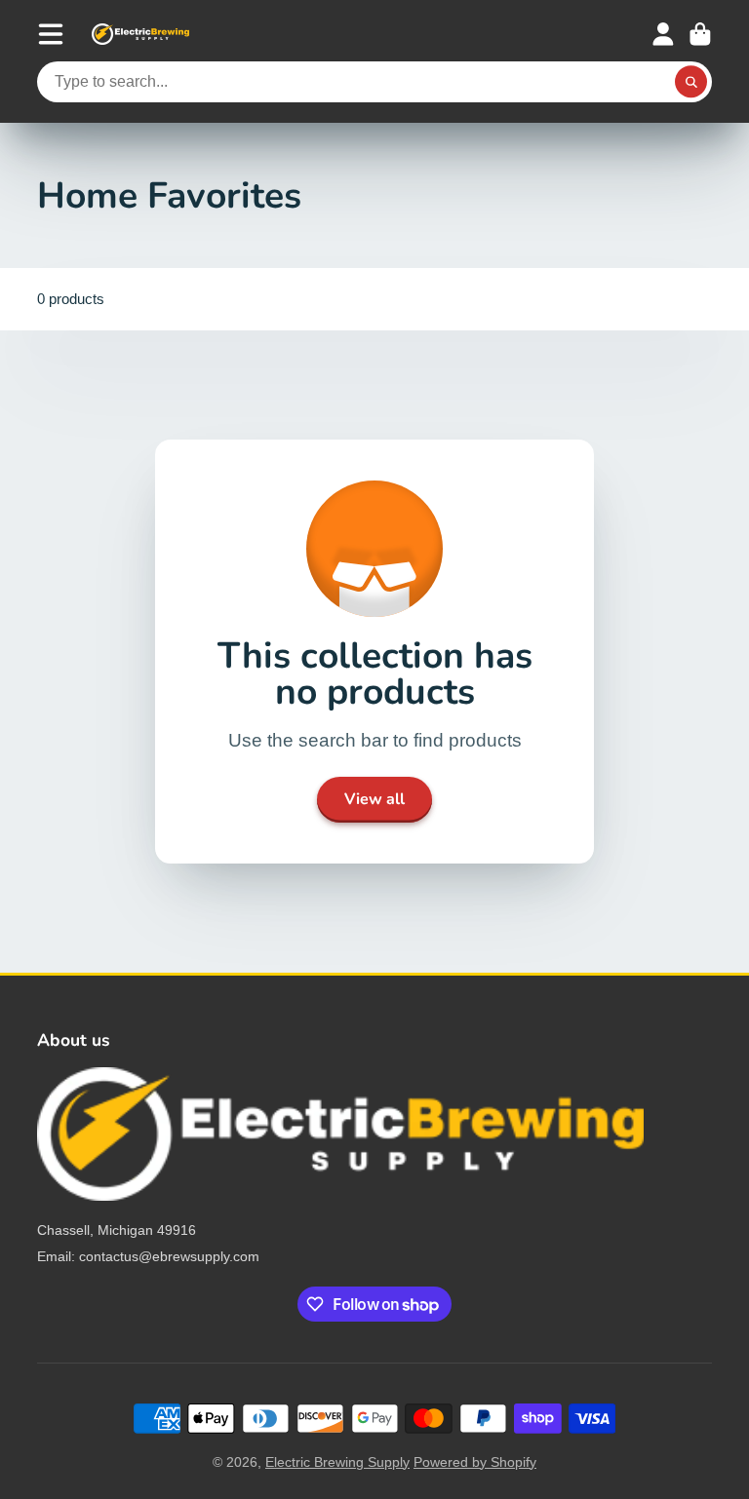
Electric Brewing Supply (337, 1462)
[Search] (691, 81)
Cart (700, 34)
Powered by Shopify (475, 1462)
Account (663, 34)
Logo (140, 34)
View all (374, 799)
